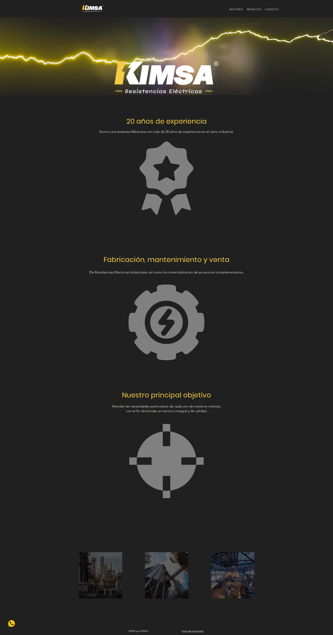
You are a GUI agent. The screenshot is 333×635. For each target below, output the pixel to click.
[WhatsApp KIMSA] (11, 623)
